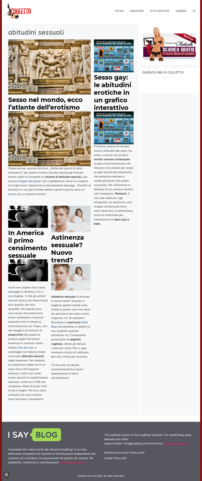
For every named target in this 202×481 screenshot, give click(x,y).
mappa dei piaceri (30, 181)
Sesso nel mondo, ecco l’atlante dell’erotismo (45, 103)
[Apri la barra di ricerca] (194, 11)
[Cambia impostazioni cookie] (6, 475)
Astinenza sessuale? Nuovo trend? (67, 248)
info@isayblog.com (72, 462)
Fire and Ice (25, 347)
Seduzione (137, 10)
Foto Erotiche (159, 10)
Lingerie (181, 10)
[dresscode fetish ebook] (169, 60)
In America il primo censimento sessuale (27, 244)
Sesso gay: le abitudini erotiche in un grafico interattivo (112, 92)
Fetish (119, 10)
